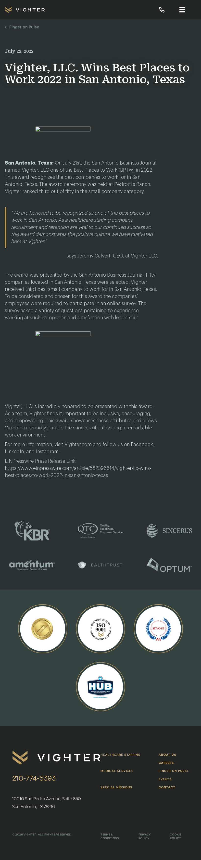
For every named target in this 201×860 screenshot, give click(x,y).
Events (165, 779)
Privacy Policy (144, 836)
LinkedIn (14, 451)
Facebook (142, 444)
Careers (166, 762)
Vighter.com (78, 444)
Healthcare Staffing (120, 754)
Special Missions (116, 787)
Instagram (47, 451)
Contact (167, 787)
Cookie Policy (175, 836)
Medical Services (117, 771)
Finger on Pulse (24, 27)
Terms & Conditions (109, 836)
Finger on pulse (174, 771)
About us (167, 754)
